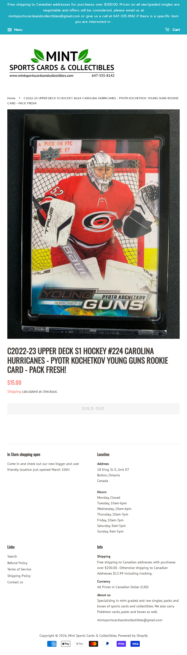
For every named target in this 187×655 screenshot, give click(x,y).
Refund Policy (17, 563)
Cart (175, 30)
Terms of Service (19, 569)
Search (12, 556)
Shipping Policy (19, 576)
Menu (17, 29)
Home (11, 98)
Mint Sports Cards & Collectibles (92, 635)
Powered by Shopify (133, 635)
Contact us (15, 582)
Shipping (14, 391)
